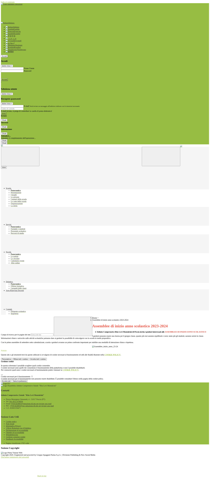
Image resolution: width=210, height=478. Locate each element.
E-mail (26, 106)
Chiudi (4, 120)
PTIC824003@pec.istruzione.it (32, 406)
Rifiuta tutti (20, 359)
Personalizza (6, 359)
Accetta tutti (38, 359)
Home (94, 318)
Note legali (10, 424)
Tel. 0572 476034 (16, 401)
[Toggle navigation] (20, 156)
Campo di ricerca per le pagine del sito (15, 335)
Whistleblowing (12, 435)
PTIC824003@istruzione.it (31, 404)
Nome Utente (29, 68)
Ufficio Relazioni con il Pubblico (18, 428)
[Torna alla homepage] (2, 146)
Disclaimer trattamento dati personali (15, 457)
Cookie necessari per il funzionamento (16, 377)
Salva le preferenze (20, 381)
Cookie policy (11, 422)
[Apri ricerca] (161, 156)
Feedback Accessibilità (14, 439)
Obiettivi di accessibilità (15, 433)
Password (27, 71)
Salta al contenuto (8, 2)
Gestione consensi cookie (15, 437)
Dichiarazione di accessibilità (17, 430)
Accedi (4, 56)
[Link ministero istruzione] (11, 4)
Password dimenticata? (9, 75)
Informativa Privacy (13, 426)
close (4, 167)
